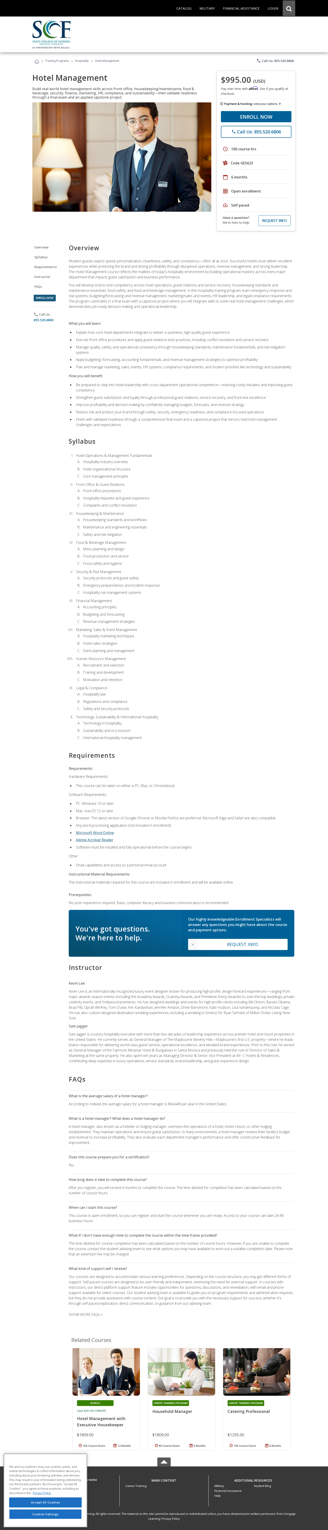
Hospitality (82, 61)
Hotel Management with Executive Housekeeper (101, 1421)
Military (219, 1486)
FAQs (38, 286)
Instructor (42, 277)
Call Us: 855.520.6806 (275, 60)
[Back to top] (164, 1479)
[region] (45, 1490)
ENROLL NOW (256, 116)
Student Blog (262, 1486)
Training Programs (57, 61)
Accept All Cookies (45, 1503)
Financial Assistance (228, 1491)
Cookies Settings (45, 1514)
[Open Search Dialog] (289, 8)
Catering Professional (249, 1411)
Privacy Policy (171, 1519)
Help (217, 1496)
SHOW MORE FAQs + (86, 1314)
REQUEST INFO (274, 220)
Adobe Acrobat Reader (94, 839)
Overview (41, 247)
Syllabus (41, 257)
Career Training (135, 1486)
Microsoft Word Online (95, 832)
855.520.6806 (43, 320)
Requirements (45, 267)
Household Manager (172, 1411)
